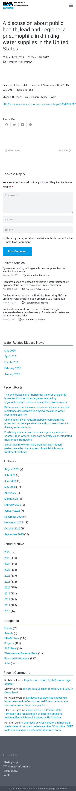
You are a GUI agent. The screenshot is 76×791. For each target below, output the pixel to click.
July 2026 (9, 475)
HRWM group (10, 762)
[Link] (16, 5)
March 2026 (11, 498)
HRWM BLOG (10, 770)
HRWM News (11, 638)
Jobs (7, 663)
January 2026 (12, 510)
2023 (7, 569)
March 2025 (11, 362)
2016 (7, 611)
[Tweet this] (15, 124)
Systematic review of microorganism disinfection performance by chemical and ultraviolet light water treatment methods (34, 448)
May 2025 (10, 350)
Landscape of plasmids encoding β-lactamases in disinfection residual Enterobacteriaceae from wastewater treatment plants (36, 701)
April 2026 (10, 493)
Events (8, 628)
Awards (8, 633)
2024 (7, 563)
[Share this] (7, 124)
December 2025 (13, 516)
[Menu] (71, 5)
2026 (7, 552)
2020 (7, 587)
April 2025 (10, 356)
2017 (7, 605)
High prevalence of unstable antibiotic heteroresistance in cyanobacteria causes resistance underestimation (36, 283)
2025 (7, 558)
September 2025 (14, 534)
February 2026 (12, 504)
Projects (9, 643)
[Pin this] (30, 124)
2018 (7, 599)
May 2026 (10, 487)
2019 (7, 593)
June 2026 (10, 481)
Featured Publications (19, 62)
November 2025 (13, 522)
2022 (7, 575)
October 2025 (12, 528)
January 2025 (12, 374)
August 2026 (11, 469)
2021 (7, 581)
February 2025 (12, 368)
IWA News (10, 648)
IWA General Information (17, 766)
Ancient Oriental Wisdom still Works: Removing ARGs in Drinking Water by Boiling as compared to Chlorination (35, 297)
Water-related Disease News (20, 653)
